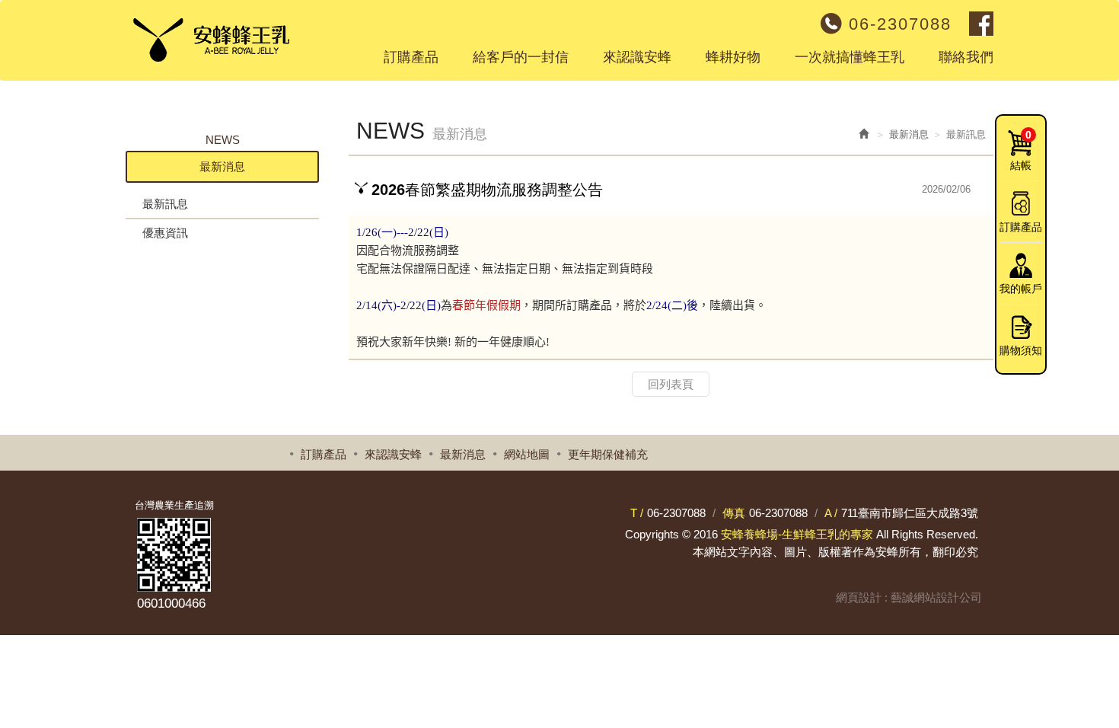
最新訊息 (165, 203)
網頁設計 (858, 597)
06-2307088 (900, 24)
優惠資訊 (165, 232)
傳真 (733, 512)
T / (636, 512)
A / (830, 512)
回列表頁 (670, 384)
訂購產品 (1020, 227)
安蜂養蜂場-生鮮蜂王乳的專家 (207, 34)
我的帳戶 (1020, 289)
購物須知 (1020, 350)
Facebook (981, 23)
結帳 (1020, 150)
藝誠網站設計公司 (936, 597)
